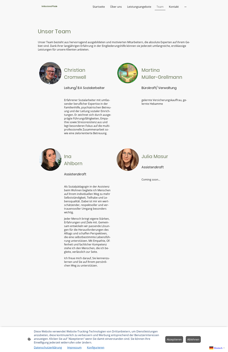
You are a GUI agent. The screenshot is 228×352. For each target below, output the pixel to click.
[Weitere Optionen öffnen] (185, 7)
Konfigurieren (95, 347)
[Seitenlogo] (49, 9)
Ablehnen (193, 339)
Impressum (74, 347)
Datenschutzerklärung (48, 347)
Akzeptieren (174, 339)
